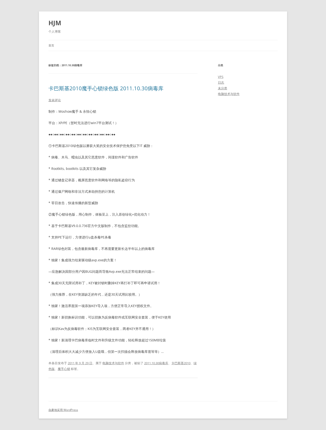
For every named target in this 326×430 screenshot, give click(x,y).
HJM (54, 23)
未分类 (222, 88)
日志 (221, 82)
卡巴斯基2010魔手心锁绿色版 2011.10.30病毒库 (105, 88)
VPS (220, 77)
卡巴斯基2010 (180, 363)
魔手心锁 (64, 369)
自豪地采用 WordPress (63, 410)
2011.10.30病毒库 (156, 363)
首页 (51, 45)
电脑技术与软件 (113, 363)
